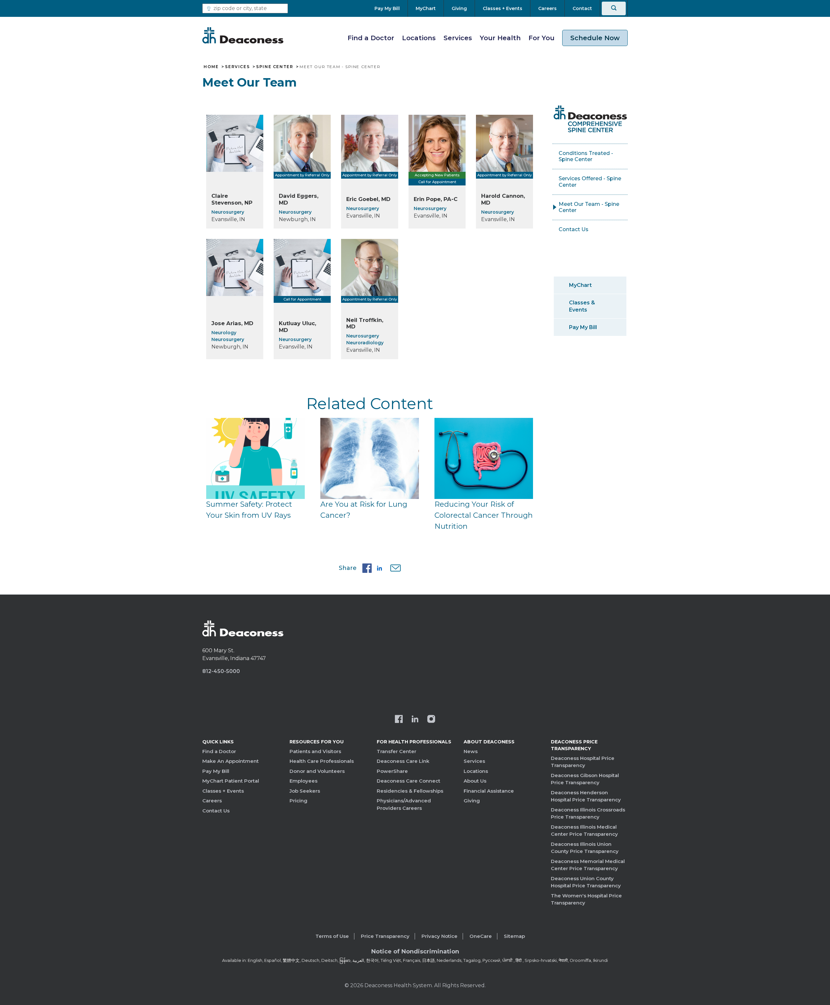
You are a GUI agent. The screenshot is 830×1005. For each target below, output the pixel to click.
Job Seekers (305, 791)
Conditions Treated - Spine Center (586, 156)
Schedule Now (595, 38)
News (471, 751)
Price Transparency (385, 936)
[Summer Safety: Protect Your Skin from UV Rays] (255, 458)
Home (211, 67)
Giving (472, 801)
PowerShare (392, 771)
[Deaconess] (242, 35)
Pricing (298, 801)
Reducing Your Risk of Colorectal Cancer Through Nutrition (483, 515)
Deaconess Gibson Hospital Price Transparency (585, 779)
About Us (475, 781)
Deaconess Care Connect (408, 781)
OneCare (480, 936)
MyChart (580, 285)
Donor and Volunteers (317, 771)
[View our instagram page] (431, 720)
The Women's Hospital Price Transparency (586, 899)
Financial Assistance (489, 791)
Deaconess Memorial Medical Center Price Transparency (588, 865)
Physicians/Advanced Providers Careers (404, 804)
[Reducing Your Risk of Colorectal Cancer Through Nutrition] (483, 458)
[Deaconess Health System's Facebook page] (398, 720)
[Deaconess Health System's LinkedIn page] (415, 720)
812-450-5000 (221, 671)
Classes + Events (223, 791)
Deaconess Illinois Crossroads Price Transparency (588, 813)
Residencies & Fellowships (410, 791)
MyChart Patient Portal (230, 781)
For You (541, 38)
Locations (419, 38)
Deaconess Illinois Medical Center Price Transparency (584, 830)
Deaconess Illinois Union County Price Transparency (585, 848)
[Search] (613, 8)
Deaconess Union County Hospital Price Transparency (586, 882)
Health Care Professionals (322, 761)
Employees (303, 781)
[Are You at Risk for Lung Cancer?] (369, 458)
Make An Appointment (230, 761)
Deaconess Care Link (403, 761)
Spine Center (274, 67)
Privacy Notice (439, 936)
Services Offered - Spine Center (590, 181)
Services (458, 38)
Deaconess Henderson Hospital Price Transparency (586, 796)
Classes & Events (582, 306)
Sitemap (514, 936)
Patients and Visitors (315, 751)
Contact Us (573, 229)
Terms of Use (332, 936)
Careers (212, 801)
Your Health (500, 38)
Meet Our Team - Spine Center (589, 207)
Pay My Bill (583, 327)
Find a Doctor (371, 38)
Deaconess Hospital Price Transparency (582, 762)
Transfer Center (396, 751)
